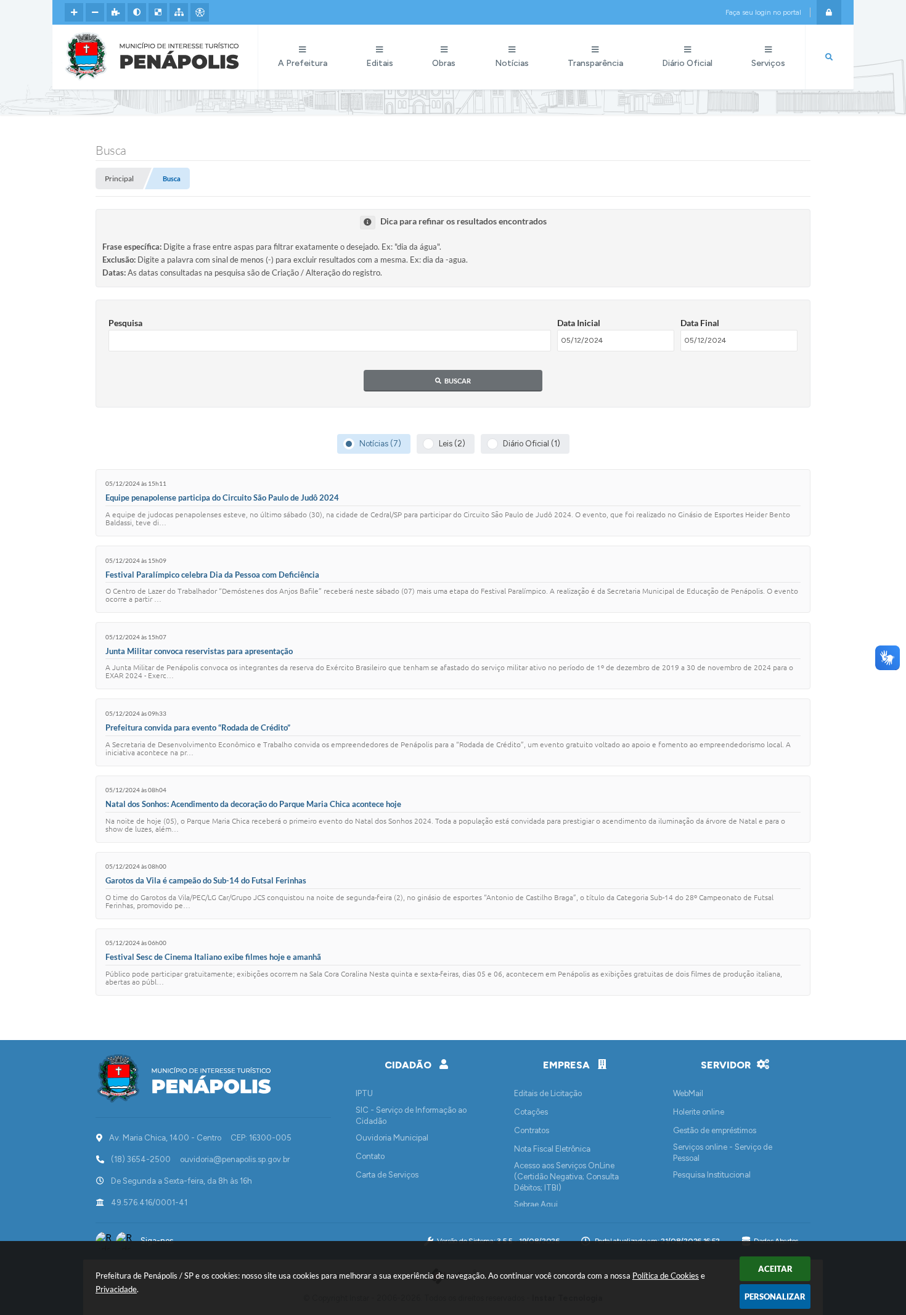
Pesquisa (125, 322)
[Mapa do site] (178, 12)
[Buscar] (829, 57)
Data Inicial (578, 322)
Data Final (699, 322)
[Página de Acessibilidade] (199, 12)
